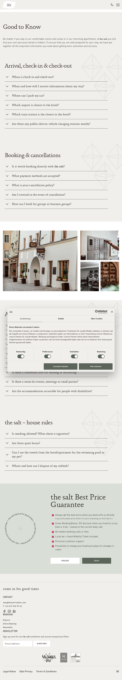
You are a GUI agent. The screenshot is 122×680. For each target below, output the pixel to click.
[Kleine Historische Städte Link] (75, 657)
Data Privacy (26, 671)
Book (96, 561)
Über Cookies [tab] (96, 319)
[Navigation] (118, 4)
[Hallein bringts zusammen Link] (63, 657)
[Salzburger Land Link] (49, 657)
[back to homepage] (9, 5)
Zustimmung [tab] (25, 319)
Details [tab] (61, 319)
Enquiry (6, 620)
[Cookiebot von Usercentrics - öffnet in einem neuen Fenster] (96, 312)
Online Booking (9, 624)
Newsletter (8, 627)
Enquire (65, 561)
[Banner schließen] (112, 312)
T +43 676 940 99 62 (12, 606)
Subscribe (42, 644)
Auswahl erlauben (60, 366)
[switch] (47, 356)
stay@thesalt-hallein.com (14, 603)
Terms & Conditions (46, 671)
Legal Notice (9, 671)
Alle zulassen (95, 366)
